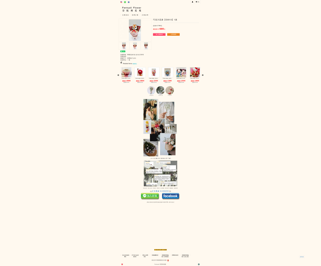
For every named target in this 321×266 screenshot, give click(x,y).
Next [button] (203, 75)
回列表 (302, 256)
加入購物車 (159, 34)
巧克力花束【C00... (126, 78)
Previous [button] (118, 75)
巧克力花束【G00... (140, 78)
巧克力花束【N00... (167, 78)
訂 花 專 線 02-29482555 (160, 191)
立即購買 (173, 34)
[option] (126, 76)
